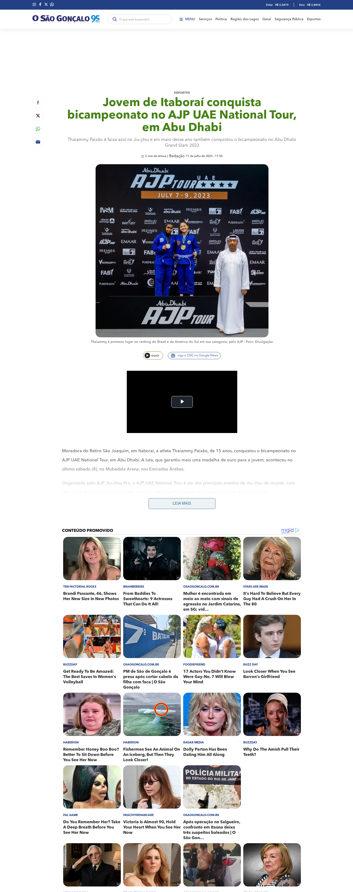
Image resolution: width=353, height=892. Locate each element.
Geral (266, 19)
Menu (190, 19)
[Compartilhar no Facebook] (37, 102)
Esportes (314, 19)
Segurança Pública (289, 19)
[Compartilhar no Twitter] (37, 115)
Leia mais (182, 503)
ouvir (155, 355)
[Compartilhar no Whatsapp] (37, 128)
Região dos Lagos (245, 19)
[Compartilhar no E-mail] (37, 142)
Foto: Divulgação (259, 342)
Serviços (205, 19)
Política (221, 19)
